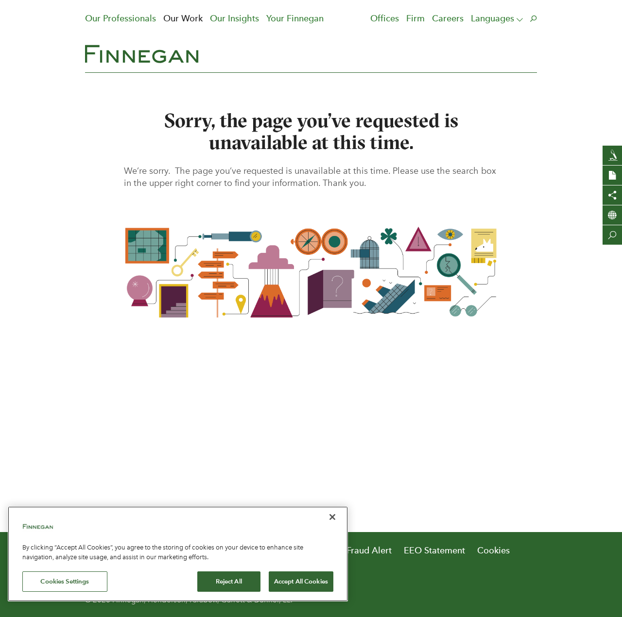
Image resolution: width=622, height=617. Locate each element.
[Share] (612, 195)
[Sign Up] (612, 155)
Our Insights (234, 18)
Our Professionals (120, 18)
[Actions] (612, 175)
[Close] (332, 517)
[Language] (612, 215)
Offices (384, 18)
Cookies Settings (64, 581)
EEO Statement (434, 550)
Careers (448, 18)
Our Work (183, 18)
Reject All (229, 581)
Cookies (493, 550)
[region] (178, 553)
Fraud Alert (369, 550)
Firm (415, 18)
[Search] (612, 235)
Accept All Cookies (301, 581)
